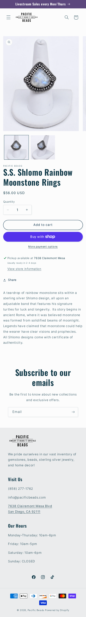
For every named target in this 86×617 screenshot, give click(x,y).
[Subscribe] (73, 412)
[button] (8, 17)
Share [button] (12, 280)
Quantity (9, 201)
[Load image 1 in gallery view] (16, 147)
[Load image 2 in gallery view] (43, 147)
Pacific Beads (36, 610)
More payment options (43, 246)
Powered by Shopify (57, 610)
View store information (24, 269)
